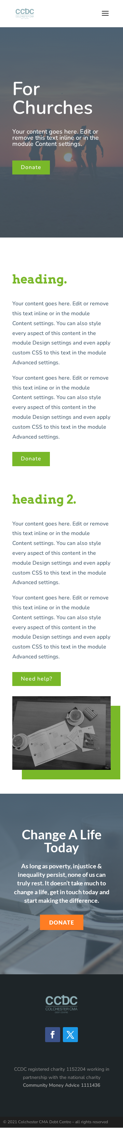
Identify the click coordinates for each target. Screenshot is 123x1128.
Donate (31, 167)
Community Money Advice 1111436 (61, 1085)
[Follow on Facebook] (52, 1034)
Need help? (36, 679)
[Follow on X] (70, 1034)
